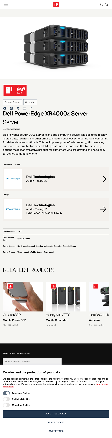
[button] (100, 4)
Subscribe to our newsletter (16, 354)
